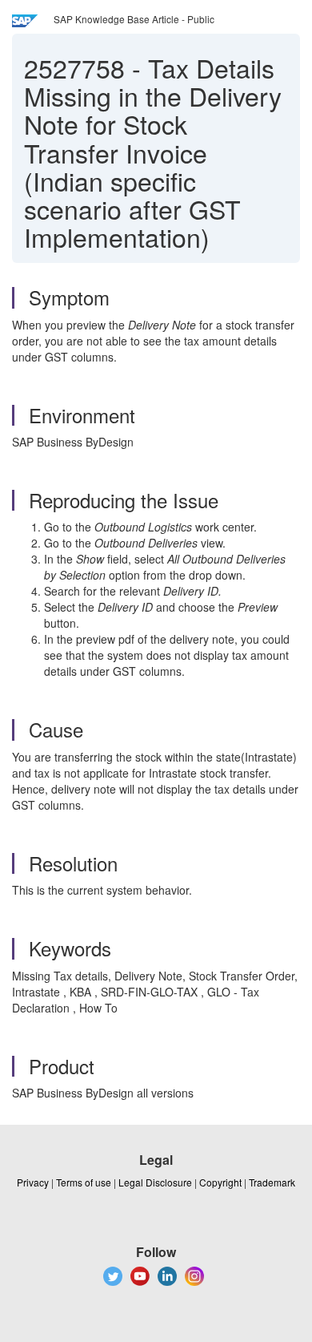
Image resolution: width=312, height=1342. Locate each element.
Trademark (272, 1182)
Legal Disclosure (155, 1182)
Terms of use (83, 1182)
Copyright (220, 1182)
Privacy (33, 1182)
